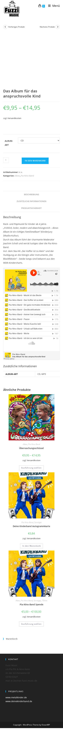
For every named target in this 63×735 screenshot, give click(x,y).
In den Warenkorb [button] (31, 546)
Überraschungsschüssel (31, 448)
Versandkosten (14, 118)
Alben (17, 175)
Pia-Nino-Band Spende (31, 604)
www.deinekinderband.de (19, 701)
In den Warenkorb (35, 160)
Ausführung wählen (31, 467)
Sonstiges (38, 522)
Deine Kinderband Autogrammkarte (31, 526)
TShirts (44, 600)
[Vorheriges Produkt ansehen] (5, 27)
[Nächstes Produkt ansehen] (58, 27)
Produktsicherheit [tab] (31, 208)
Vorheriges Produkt (16, 27)
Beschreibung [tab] (31, 194)
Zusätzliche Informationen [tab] (31, 201)
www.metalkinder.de (16, 697)
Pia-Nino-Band (27, 175)
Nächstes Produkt (47, 27)
